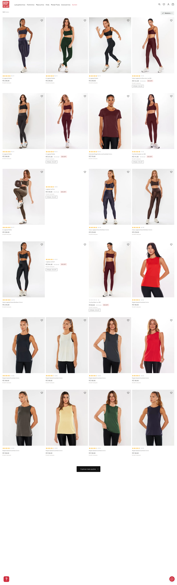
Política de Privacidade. (111, 577)
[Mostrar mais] (88, 469)
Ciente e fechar (156, 576)
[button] (14, 65)
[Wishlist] (164, 4)
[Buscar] (159, 4)
